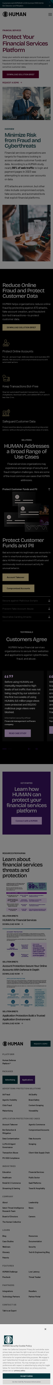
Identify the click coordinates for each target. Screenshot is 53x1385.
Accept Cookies (26, 1376)
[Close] (45, 1329)
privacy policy (19, 1370)
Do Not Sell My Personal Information (26, 1382)
